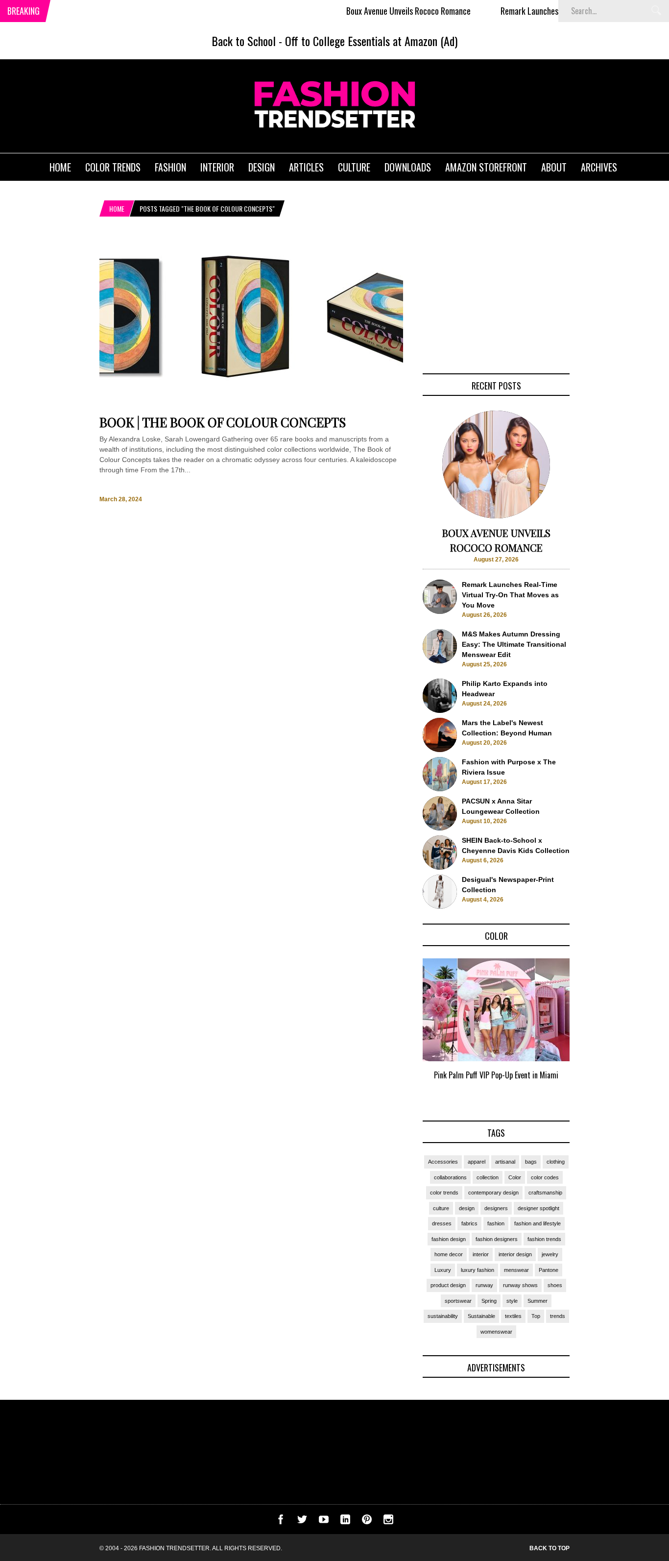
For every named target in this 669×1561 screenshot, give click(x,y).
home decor (448, 1254)
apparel (476, 1162)
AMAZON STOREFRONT (486, 167)
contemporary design (493, 1192)
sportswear (458, 1301)
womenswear (496, 1332)
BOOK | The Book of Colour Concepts (222, 422)
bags (531, 1162)
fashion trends (544, 1239)
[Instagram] (388, 1522)
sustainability (443, 1316)
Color (514, 1177)
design (467, 1208)
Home (116, 208)
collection (488, 1177)
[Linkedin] (345, 1522)
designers (496, 1208)
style (512, 1301)
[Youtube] (324, 1522)
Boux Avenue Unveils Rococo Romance (383, 10)
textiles (513, 1316)
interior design (515, 1254)
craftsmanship (545, 1192)
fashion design (448, 1239)
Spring (489, 1301)
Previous (403, 1030)
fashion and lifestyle (537, 1223)
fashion (495, 1223)
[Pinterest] (367, 1522)
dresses (442, 1223)
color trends (444, 1192)
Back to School (244, 40)
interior (481, 1254)
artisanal (505, 1162)
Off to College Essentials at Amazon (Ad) (371, 40)
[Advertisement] (496, 297)
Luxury (442, 1270)
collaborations (450, 1177)
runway (484, 1285)
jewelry (550, 1254)
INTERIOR (217, 167)
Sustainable (481, 1316)
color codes (545, 1177)
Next (589, 1030)
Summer (537, 1301)
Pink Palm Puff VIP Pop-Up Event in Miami (496, 1075)
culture (441, 1208)
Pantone (548, 1270)
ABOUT (554, 167)
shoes (555, 1285)
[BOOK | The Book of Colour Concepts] (251, 405)
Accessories (443, 1162)
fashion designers (497, 1239)
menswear (516, 1270)
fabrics (469, 1223)
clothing (556, 1162)
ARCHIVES (599, 167)
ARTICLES (306, 167)
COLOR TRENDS (113, 167)
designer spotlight (538, 1208)
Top (535, 1316)
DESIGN (261, 167)
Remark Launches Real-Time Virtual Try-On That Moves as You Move (510, 595)
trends (557, 1316)
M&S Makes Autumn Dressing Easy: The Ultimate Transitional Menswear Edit (514, 644)
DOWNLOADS (407, 167)
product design (448, 1285)
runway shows (520, 1285)
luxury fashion (477, 1270)
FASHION (170, 167)
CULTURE (354, 167)
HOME (60, 167)
